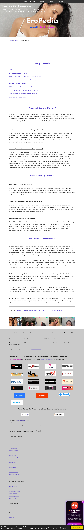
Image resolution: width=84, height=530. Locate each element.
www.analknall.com (13, 467)
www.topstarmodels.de (13, 445)
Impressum (11, 517)
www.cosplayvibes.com (13, 453)
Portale (16, 40)
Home (11, 40)
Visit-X (43, 310)
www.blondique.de (12, 455)
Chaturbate (37, 310)
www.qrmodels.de (12, 462)
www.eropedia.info (51, 429)
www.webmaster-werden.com (15, 508)
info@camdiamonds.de (36, 349)
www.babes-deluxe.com (14, 474)
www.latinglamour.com (13, 460)
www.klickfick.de (12, 469)
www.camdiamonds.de (22, 420)
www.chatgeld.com (13, 486)
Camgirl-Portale (24, 40)
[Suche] (45, 11)
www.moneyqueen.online (14, 496)
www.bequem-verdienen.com (46, 342)
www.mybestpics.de (13, 488)
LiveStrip (59, 310)
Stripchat (30, 310)
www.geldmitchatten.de (13, 493)
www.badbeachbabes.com (14, 477)
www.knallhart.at (12, 465)
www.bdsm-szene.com (13, 450)
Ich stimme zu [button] (76, 527)
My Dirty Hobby (51, 310)
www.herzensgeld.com (13, 498)
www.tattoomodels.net (13, 448)
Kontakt (10, 520)
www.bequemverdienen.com (14, 491)
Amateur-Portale (21, 310)
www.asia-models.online (14, 457)
